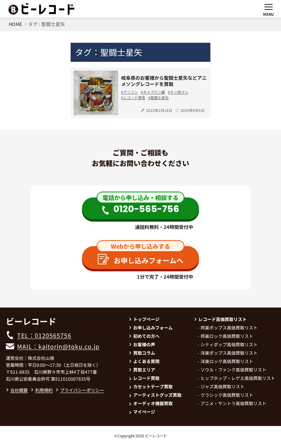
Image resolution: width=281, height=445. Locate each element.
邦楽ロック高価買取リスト (227, 336)
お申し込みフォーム (153, 327)
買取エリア (144, 369)
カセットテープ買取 (153, 386)
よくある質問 (146, 361)
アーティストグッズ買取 (157, 394)
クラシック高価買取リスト (227, 394)
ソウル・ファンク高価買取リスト (233, 369)
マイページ (144, 411)
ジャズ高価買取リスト (222, 386)
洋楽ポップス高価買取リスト (229, 352)
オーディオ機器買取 (153, 403)
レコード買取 (134, 97)
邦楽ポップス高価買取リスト (229, 327)
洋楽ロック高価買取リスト (227, 361)
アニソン (130, 92)
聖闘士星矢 (159, 97)
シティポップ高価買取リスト (229, 344)
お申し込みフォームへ (148, 260)
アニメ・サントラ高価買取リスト (233, 403)
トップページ (146, 319)
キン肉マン (179, 92)
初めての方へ (146, 336)
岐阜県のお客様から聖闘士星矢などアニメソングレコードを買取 (164, 80)
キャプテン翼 (154, 92)
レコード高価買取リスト (222, 319)
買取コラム (144, 352)
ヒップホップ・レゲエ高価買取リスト (238, 378)
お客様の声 (144, 344)
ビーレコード (156, 435)
